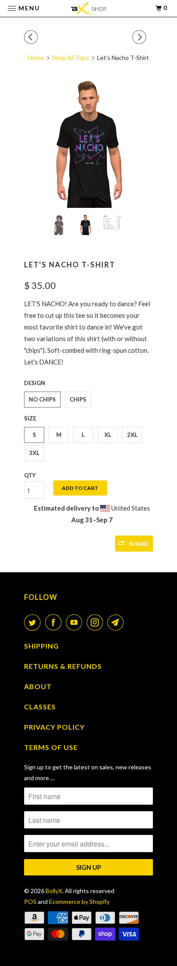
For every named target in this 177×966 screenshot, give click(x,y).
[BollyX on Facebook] (55, 622)
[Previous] (32, 37)
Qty (30, 475)
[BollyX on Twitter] (34, 622)
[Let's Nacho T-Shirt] (88, 143)
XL (107, 434)
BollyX (54, 890)
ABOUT (38, 686)
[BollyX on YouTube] (75, 622)
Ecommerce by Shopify (79, 901)
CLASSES (40, 707)
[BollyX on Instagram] (97, 622)
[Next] (140, 37)
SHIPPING (41, 646)
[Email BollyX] (117, 622)
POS (30, 901)
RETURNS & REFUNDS (63, 666)
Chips (78, 399)
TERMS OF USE (51, 747)
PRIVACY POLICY (54, 727)
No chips (42, 399)
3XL (34, 452)
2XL (132, 434)
